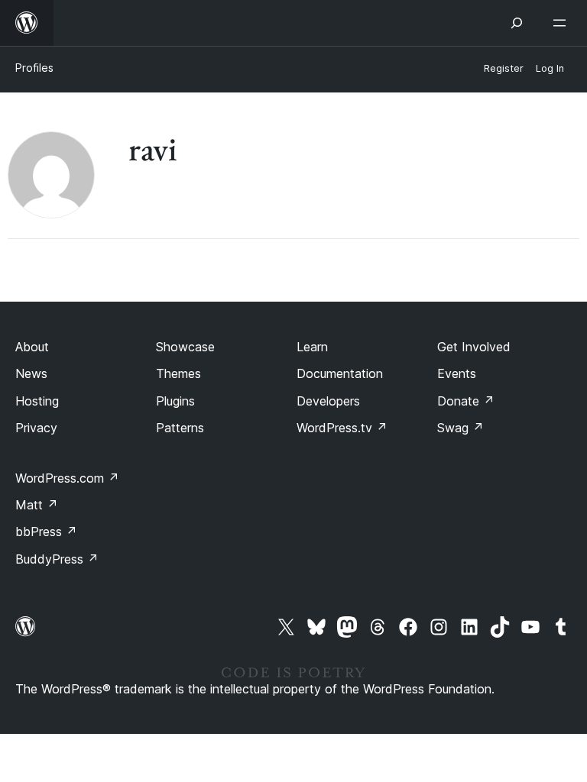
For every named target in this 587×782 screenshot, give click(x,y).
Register (504, 68)
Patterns (180, 427)
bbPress (46, 531)
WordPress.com (67, 478)
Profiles (34, 67)
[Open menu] (562, 23)
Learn (312, 346)
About (32, 346)
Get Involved (474, 346)
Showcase (185, 346)
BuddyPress (57, 559)
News (31, 373)
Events (456, 373)
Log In (550, 68)
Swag (460, 427)
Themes (178, 373)
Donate (466, 401)
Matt (36, 504)
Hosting (37, 401)
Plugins (175, 401)
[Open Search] (516, 23)
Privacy (36, 427)
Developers (328, 401)
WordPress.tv (342, 427)
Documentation (340, 373)
